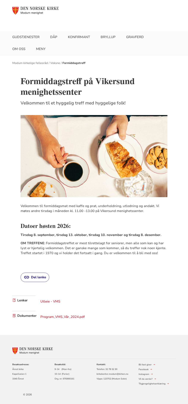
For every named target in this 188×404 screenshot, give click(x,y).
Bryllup (108, 37)
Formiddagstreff (73, 63)
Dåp (53, 37)
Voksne (55, 63)
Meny (41, 49)
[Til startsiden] (35, 10)
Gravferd (135, 37)
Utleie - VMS (50, 301)
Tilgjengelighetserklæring (152, 383)
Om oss (18, 49)
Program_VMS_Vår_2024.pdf (62, 317)
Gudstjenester (25, 37)
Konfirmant (79, 37)
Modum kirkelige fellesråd (30, 63)
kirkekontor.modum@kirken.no (112, 373)
